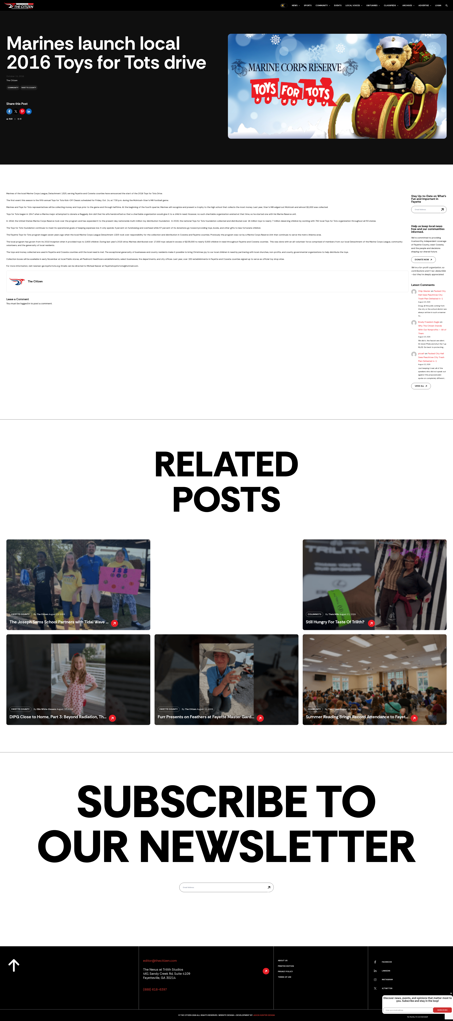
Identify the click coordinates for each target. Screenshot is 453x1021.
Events (338, 5)
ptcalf (421, 353)
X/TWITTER (387, 988)
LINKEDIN (386, 971)
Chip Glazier (424, 291)
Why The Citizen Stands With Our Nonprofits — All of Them (432, 329)
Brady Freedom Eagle (428, 322)
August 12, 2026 (205, 709)
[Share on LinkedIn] (29, 111)
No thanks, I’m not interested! (417, 1017)
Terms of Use (284, 977)
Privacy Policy (285, 971)
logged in (25, 303)
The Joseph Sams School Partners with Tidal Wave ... (59, 622)
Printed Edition (286, 966)
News (295, 5)
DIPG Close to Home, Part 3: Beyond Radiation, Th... (58, 717)
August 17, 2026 (65, 709)
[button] (299, 5)
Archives (407, 5)
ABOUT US (282, 960)
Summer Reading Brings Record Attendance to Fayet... (357, 717)
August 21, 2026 (57, 614)
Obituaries (372, 5)
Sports (308, 5)
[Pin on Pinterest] (22, 111)
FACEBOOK (387, 962)
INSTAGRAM (387, 979)
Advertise (423, 5)
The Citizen (11, 80)
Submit (442, 209)
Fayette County (28, 88)
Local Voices (353, 5)
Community (322, 5)
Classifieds (390, 5)
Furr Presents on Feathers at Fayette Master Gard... (206, 717)
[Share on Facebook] (9, 111)
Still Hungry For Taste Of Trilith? (335, 622)
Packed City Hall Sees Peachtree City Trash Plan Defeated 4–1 (432, 295)
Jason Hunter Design (264, 1015)
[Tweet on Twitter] (16, 111)
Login (438, 5)
